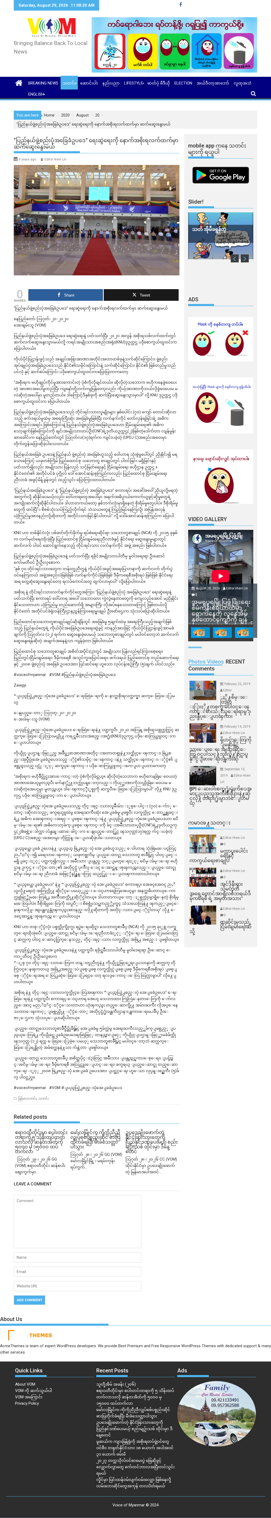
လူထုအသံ (242, 83)
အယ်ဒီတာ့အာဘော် (213, 83)
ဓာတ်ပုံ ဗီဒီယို (158, 83)
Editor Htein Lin (55, 159)
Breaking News (43, 83)
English (36, 94)
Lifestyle (133, 83)
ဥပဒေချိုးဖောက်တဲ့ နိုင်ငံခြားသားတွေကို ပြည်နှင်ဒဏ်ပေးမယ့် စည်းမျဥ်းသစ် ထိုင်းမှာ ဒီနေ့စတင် (134, 1429)
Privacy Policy (27, 1403)
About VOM (25, 1384)
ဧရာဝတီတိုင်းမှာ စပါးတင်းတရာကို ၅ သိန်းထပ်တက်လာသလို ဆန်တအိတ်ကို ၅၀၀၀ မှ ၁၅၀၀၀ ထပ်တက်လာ (135, 1397)
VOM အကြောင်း (28, 1397)
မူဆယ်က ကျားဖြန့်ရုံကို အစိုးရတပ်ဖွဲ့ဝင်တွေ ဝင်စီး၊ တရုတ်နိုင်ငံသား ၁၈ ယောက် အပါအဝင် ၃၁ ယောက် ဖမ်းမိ (135, 1448)
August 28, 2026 (208, 588)
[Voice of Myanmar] (19, 82)
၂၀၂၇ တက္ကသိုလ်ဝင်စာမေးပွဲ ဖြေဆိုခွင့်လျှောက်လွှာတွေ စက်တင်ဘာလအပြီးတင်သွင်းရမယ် (135, 1467)
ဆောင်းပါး (89, 83)
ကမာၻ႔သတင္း (209, 823)
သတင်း (69, 83)
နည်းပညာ (111, 83)
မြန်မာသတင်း (27, 1098)
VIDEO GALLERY (207, 519)
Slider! (196, 202)
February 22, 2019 (237, 684)
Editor (227, 690)
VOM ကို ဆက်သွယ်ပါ (33, 1390)
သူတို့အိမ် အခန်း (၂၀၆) (116, 1384)
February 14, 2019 (237, 726)
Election (183, 83)
